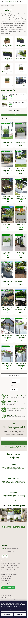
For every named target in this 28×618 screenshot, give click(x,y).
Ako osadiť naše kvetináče (8, 572)
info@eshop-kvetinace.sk (12, 548)
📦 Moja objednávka (8, 587)
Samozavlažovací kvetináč (8, 570)
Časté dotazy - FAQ (6, 578)
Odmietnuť (7, 614)
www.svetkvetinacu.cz (14, 486)
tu (19, 606)
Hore (14, 389)
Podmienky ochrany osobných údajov (11, 600)
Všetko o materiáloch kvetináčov (10, 567)
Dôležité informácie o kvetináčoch (10, 563)
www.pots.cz (14, 472)
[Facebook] (3, 556)
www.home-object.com (14, 500)
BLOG (3, 585)
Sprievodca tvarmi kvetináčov (9, 574)
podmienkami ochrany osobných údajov (17, 447)
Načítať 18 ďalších (14, 375)
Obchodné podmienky (7, 598)
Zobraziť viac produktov (13, 110)
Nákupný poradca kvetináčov (9, 565)
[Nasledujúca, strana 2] (14, 381)
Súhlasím (20, 614)
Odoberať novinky (14, 443)
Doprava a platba (6, 583)
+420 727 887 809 (9, 552)
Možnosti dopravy (6, 595)
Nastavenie (13, 610)
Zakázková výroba (6, 576)
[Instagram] (6, 556)
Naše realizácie (5, 580)
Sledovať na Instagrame (15, 506)
